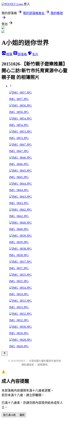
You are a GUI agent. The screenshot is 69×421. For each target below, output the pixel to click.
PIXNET (20, 360)
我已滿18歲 (9, 415)
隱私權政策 (27, 364)
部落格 (23, 54)
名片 (35, 54)
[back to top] (5, 353)
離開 (22, 415)
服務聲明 (43, 364)
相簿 (9, 54)
